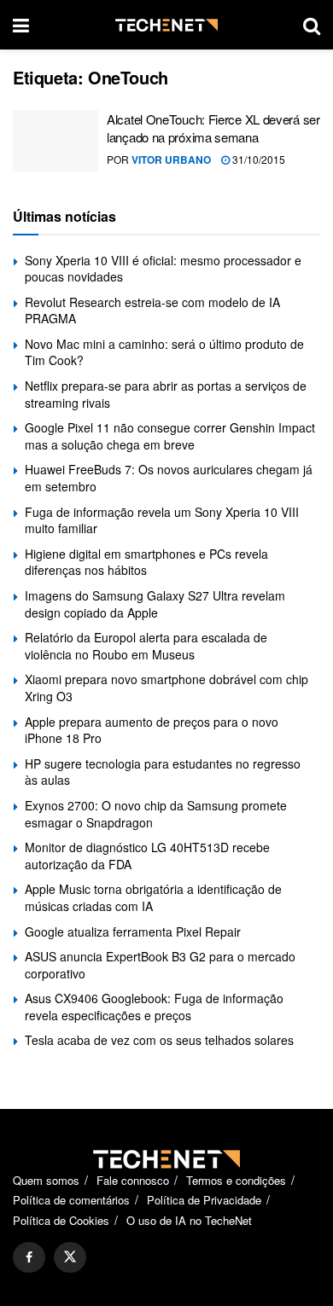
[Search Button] (311, 24)
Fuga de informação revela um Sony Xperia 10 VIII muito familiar (162, 520)
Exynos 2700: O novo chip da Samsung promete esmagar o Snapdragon (156, 814)
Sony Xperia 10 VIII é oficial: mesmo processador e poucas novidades (163, 269)
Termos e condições (236, 1180)
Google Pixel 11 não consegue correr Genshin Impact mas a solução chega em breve (170, 436)
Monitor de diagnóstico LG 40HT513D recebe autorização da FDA (147, 856)
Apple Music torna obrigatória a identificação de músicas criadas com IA (153, 897)
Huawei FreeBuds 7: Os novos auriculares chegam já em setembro (169, 478)
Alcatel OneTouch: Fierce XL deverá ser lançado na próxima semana (213, 128)
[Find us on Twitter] (70, 1257)
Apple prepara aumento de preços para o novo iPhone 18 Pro (151, 730)
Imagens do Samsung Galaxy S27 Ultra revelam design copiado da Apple (155, 604)
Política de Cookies (61, 1220)
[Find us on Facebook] (29, 1257)
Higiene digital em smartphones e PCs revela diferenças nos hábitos (146, 562)
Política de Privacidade (204, 1200)
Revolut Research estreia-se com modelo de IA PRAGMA (152, 310)
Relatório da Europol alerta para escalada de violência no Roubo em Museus (146, 646)
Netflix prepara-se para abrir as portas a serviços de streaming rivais (166, 394)
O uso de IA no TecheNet (189, 1220)
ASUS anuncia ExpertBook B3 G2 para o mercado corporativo (160, 965)
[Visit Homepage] (166, 25)
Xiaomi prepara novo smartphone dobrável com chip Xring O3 (166, 687)
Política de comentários (71, 1200)
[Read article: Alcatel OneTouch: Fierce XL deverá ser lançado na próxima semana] (55, 140)
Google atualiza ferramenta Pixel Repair (133, 931)
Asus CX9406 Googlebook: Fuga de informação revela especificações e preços (154, 1007)
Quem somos (46, 1180)
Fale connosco (132, 1180)
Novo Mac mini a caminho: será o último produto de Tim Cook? (164, 352)
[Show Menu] (21, 24)
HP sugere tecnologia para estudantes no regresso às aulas (163, 772)
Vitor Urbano (171, 159)
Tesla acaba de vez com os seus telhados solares (159, 1039)
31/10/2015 (257, 159)
